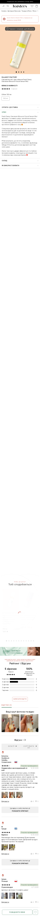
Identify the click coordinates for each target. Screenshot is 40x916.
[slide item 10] (28, 641)
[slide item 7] (21, 641)
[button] (20, 107)
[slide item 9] (26, 641)
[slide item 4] (23, 72)
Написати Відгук (20, 699)
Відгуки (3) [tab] (7, 705)
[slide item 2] (18, 72)
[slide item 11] (31, 641)
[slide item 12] (33, 641)
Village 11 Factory (9, 77)
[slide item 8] (23, 641)
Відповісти (5, 801)
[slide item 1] (16, 72)
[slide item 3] (21, 72)
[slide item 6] (18, 641)
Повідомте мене (17, 912)
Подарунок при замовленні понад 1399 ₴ (20, 1)
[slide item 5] (16, 641)
